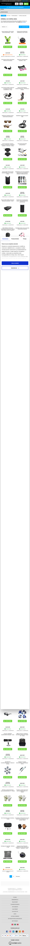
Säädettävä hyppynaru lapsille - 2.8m (22, 116)
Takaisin (4, 15)
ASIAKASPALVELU (15, 899)
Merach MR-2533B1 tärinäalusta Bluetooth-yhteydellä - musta (7, 200)
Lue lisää (24, 22)
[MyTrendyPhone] (7, 4)
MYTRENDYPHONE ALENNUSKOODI (15, 918)
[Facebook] (7, 931)
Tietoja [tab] (24, 238)
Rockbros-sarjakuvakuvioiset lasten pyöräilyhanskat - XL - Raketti (22, 790)
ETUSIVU (15, 897)
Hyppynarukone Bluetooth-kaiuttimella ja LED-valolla (22, 32)
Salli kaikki (15, 263)
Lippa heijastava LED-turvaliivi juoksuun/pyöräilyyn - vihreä (8, 32)
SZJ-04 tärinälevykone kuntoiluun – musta (7, 819)
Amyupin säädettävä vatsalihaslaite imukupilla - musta (7, 734)
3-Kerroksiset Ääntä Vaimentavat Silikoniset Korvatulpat (7, 60)
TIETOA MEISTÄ (15, 906)
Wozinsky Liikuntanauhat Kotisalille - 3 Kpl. (22, 60)
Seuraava (18, 876)
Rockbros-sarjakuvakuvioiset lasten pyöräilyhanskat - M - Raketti (8, 790)
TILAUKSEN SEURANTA (15, 904)
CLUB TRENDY (15, 909)
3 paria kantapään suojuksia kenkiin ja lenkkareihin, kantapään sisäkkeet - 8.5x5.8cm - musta (7, 144)
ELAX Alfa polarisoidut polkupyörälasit (22, 144)
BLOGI (15, 913)
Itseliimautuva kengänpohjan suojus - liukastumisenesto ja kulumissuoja (22, 200)
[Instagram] (10, 931)
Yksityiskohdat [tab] (15, 238)
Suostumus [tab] (5, 238)
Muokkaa (14, 268)
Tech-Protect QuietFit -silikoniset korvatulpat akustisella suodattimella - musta (7, 88)
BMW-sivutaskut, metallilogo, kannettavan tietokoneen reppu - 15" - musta (22, 734)
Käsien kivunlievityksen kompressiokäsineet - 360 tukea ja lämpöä (22, 88)
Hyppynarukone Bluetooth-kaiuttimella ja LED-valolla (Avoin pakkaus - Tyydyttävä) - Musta (22, 847)
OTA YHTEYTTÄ (15, 911)
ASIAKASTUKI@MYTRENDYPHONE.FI (15, 889)
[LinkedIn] (13, 931)
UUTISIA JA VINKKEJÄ (15, 916)
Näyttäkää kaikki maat (15, 928)
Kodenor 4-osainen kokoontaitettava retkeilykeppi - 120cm (22, 762)
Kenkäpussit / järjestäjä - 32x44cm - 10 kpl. (7, 847)
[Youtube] (23, 931)
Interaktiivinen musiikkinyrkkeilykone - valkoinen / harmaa (8, 762)
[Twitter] (16, 931)
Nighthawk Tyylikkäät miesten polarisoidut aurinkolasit (8, 116)
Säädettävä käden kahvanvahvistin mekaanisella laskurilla (22, 229)
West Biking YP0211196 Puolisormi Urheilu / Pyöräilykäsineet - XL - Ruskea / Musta (22, 819)
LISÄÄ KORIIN (23, 46)
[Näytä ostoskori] (26, 4)
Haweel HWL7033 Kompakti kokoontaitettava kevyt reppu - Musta (8, 172)
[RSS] (20, 931)
